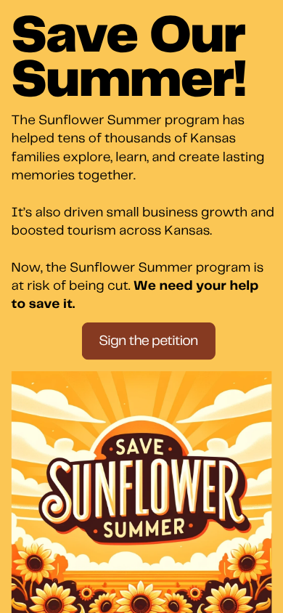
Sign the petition (148, 340)
